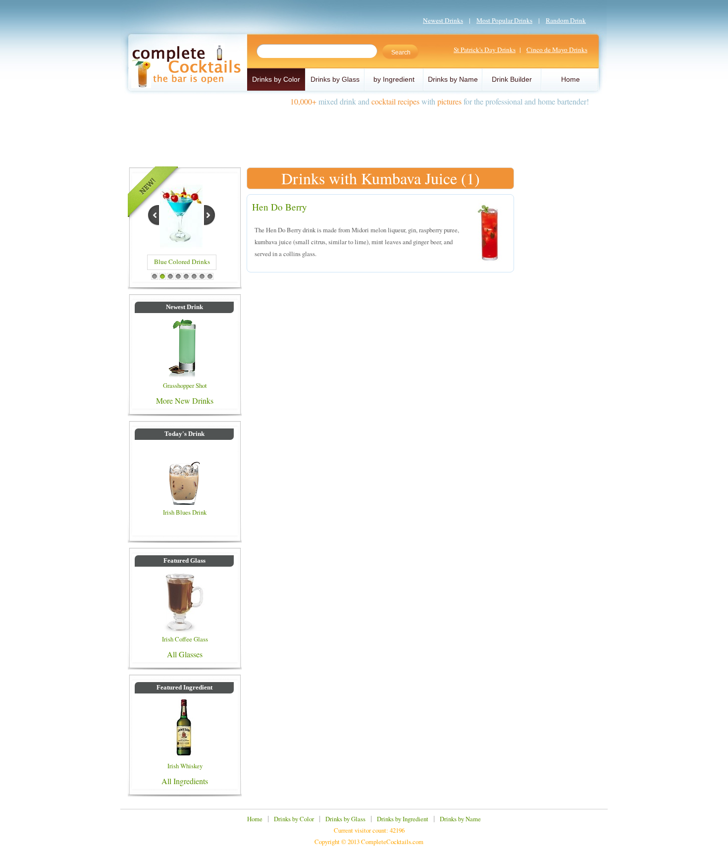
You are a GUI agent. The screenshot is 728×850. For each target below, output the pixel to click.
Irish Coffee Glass (185, 639)
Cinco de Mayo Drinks (556, 49)
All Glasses (185, 654)
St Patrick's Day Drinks (485, 49)
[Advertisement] (364, 132)
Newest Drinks (443, 20)
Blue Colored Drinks (182, 261)
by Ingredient (394, 79)
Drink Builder (512, 79)
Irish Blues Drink (185, 512)
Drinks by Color (276, 79)
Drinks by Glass (335, 79)
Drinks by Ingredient (402, 818)
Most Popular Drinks (504, 20)
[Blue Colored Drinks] (181, 246)
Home (570, 79)
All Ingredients (184, 781)
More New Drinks (184, 400)
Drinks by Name (453, 79)
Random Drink (566, 20)
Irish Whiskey (185, 765)
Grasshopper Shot (185, 385)
